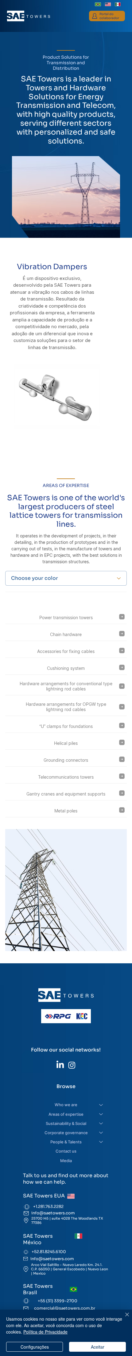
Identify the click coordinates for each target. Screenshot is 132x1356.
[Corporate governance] (101, 1132)
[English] (108, 4)
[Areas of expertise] (101, 1114)
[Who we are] (101, 1104)
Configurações (35, 1347)
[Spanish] (117, 4)
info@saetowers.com (53, 1213)
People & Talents (66, 1141)
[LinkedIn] (60, 1065)
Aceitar (97, 1347)
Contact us (66, 1151)
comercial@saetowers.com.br (64, 1308)
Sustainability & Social (66, 1123)
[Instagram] (71, 1065)
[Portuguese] (98, 4)
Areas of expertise (66, 1114)
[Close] (123, 1318)
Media (66, 1160)
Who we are (66, 1104)
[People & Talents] (101, 1141)
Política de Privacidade (45, 1332)
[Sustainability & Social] (101, 1123)
